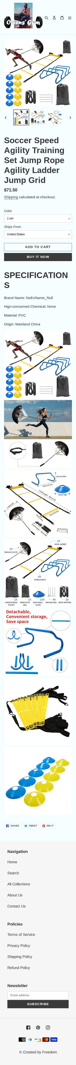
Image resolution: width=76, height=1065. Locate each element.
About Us (15, 895)
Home (12, 862)
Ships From (12, 227)
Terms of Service (21, 935)
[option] (21, 117)
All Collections (18, 884)
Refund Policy (18, 968)
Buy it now (38, 257)
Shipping (11, 197)
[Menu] (70, 17)
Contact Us (16, 906)
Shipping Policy (19, 957)
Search (13, 873)
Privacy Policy (18, 946)
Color (8, 211)
